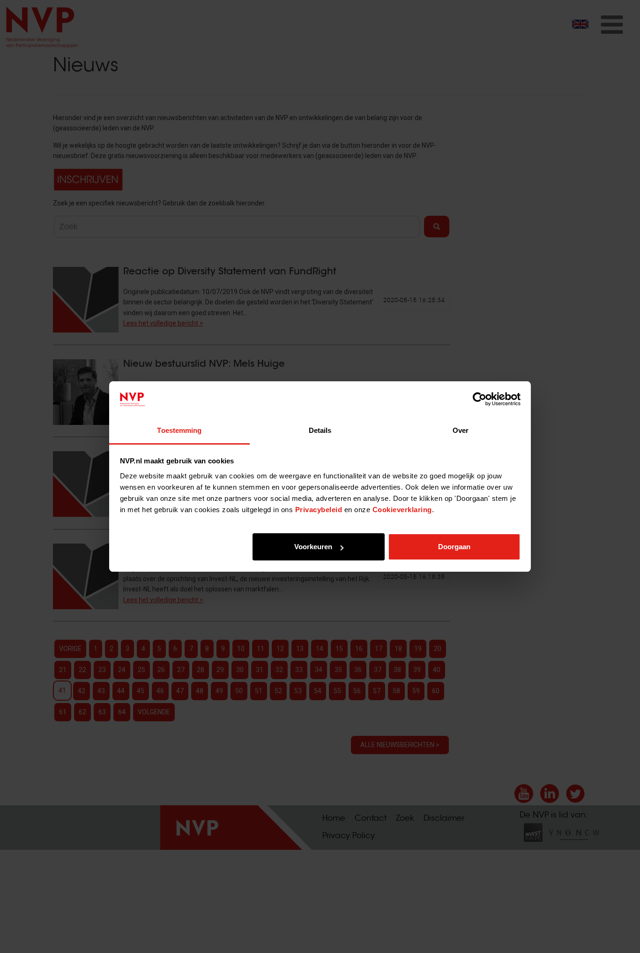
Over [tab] (461, 430)
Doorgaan (454, 547)
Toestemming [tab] (179, 430)
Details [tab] (320, 430)
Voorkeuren (313, 547)
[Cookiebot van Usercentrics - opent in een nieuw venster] (480, 400)
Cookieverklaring (402, 510)
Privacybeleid (318, 510)
